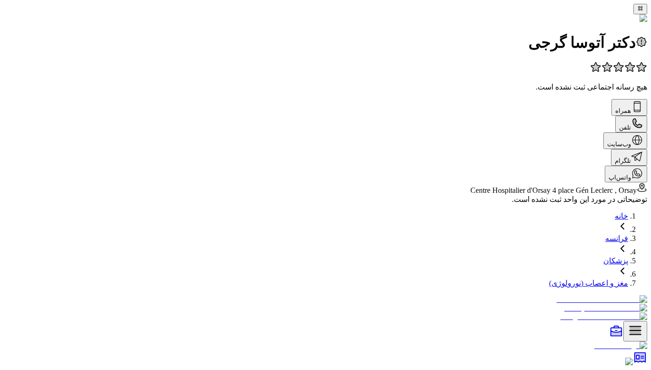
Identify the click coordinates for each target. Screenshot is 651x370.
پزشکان (615, 261)
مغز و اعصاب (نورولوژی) (588, 283)
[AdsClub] (640, 362)
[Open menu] (635, 331)
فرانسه (616, 238)
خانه (621, 216)
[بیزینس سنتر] (616, 336)
